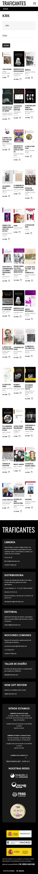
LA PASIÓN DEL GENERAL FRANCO (30, 465)
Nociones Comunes (17, 635)
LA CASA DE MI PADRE (6, 385)
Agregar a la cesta (8, 76)
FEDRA (15, 226)
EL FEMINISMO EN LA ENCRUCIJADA (19, 186)
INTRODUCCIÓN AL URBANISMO (7, 308)
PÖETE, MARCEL (6, 312)
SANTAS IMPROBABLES (29, 310)
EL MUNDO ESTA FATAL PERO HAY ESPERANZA (7, 140)
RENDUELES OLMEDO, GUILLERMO (30, 502)
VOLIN (28, 113)
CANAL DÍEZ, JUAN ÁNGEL (30, 392)
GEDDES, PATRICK (6, 468)
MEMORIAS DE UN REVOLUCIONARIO (19, 70)
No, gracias (20, 871)
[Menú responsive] (34, 3)
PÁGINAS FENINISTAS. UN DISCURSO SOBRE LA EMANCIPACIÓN (19, 269)
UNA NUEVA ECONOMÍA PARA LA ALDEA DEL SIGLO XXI (18, 149)
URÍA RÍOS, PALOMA (19, 189)
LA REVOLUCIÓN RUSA (29, 226)
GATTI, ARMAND (6, 432)
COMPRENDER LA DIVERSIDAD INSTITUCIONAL (30, 427)
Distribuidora (13, 575)
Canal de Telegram (10, 565)
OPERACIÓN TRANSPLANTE (29, 189)
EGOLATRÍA (28, 499)
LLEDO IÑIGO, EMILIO (19, 389)
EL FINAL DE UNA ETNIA (29, 147)
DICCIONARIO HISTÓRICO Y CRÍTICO (29, 387)
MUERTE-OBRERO (19, 464)
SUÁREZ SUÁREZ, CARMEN (18, 275)
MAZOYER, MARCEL (7, 113)
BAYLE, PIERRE (28, 391)
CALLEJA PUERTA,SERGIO (6, 72)
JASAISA (27, 229)
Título (4, 35)
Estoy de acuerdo (8, 871)
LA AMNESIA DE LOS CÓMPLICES (29, 347)
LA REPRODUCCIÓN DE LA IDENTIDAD (18, 108)
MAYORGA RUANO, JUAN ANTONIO (7, 502)
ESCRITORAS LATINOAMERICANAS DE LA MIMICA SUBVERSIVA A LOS (7, 270)
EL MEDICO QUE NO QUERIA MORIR (7, 348)
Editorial (10, 612)
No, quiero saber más (27, 864)
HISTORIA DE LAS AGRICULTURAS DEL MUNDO (7, 109)
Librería (9, 542)
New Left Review (15, 685)
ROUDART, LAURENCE (7, 114)
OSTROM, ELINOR (29, 431)
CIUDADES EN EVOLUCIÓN (6, 464)
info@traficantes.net (19, 757)
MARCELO (28, 70)
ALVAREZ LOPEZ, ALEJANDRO (6, 352)
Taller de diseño (15, 664)
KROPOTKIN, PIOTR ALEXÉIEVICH (18, 74)
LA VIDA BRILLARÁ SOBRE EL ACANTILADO (30, 107)
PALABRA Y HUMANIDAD (17, 386)
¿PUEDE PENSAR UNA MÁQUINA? (18, 427)
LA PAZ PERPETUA (7, 500)
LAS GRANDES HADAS (6, 187)
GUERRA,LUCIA (6, 276)
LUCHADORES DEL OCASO (19, 348)
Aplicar (6, 45)
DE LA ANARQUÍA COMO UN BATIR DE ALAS (7, 428)
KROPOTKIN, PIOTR (18, 312)
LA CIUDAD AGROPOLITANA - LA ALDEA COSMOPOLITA (30, 270)
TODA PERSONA (6, 69)
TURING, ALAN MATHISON (17, 431)
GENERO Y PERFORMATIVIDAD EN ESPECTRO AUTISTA (7, 228)
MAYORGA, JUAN (18, 228)
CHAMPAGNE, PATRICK (17, 112)
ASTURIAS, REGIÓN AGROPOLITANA (18, 501)
